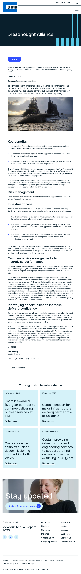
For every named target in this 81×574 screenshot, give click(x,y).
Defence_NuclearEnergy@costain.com (23, 358)
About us (45, 522)
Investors (65, 522)
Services (45, 530)
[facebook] (5, 537)
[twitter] (16, 537)
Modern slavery (35, 560)
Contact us (66, 538)
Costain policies (49, 541)
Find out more (11, 421)
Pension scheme (56, 560)
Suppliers (65, 534)
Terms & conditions (19, 560)
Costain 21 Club (68, 541)
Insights (45, 534)
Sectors (45, 526)
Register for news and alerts (22, 506)
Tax (45, 560)
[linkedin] (10, 537)
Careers (64, 530)
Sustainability (48, 538)
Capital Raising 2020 (10, 563)
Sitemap (6, 560)
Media (64, 526)
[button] (14, 59)
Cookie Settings (27, 563)
